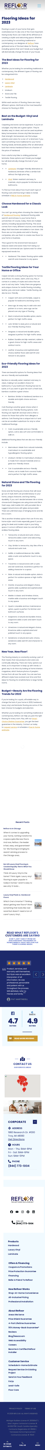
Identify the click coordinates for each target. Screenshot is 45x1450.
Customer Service (18, 1361)
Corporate (17, 1122)
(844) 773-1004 (18, 1166)
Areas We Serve (16, 1314)
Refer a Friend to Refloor (20, 1279)
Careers (12, 1344)
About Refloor (16, 1310)
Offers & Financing (18, 1263)
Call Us (22, 1445)
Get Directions (16, 1139)
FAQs (11, 1381)
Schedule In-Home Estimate (22, 1365)
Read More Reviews (24, 1038)
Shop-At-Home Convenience (23, 1293)
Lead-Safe (13, 1385)
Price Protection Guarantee (22, 1271)
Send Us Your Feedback (20, 1377)
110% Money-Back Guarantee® (23, 1327)
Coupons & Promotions (20, 1267)
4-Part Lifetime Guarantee (22, 1323)
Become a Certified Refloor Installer (21, 1351)
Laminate (13, 1254)
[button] (20, 1078)
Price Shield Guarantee (20, 1318)
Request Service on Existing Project (22, 1371)
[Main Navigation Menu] (39, 5)
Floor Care (13, 1389)
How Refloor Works (19, 1289)
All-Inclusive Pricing (18, 1297)
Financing (13, 1275)
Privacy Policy (15, 1408)
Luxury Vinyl (14, 1249)
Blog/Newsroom (16, 1336)
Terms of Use (30, 1408)
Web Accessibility (17, 1340)
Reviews (12, 1331)
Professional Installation (20, 1301)
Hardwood (13, 1245)
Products (13, 1241)
